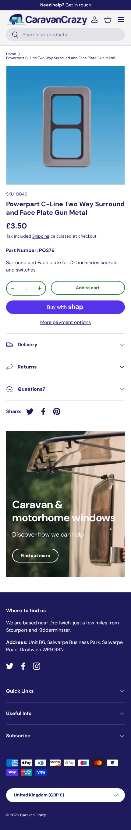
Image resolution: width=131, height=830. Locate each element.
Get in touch (78, 5)
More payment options (65, 322)
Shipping (40, 236)
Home (11, 54)
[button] (108, 19)
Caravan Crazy (33, 815)
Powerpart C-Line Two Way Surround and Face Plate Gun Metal (60, 58)
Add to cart (88, 287)
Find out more (35, 555)
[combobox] (65, 34)
